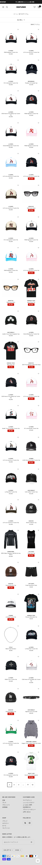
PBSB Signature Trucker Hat (11, 52)
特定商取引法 (27, 807)
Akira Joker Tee (11, 364)
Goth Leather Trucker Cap (31, 491)
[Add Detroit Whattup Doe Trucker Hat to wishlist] (18, 123)
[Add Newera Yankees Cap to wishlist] (38, 499)
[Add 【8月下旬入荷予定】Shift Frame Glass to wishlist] (38, 341)
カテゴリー (5, 823)
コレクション (6, 828)
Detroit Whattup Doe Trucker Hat (11, 145)
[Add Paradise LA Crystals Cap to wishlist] (38, 60)
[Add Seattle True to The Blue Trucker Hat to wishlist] (18, 405)
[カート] (39, 7)
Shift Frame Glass (31, 208)
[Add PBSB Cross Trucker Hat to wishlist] (18, 656)
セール (4, 825)
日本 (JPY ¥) (7, 850)
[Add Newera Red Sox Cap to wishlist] (18, 562)
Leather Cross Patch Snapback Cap (10, 334)
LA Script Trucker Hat (11, 617)
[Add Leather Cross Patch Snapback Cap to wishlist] (18, 311)
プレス (4, 802)
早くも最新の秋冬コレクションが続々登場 (18, 1)
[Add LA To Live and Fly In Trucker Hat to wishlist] (38, 29)
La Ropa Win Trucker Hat (11, 491)
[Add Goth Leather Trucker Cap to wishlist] (38, 469)
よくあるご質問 (27, 805)
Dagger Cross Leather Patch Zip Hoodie (31, 743)
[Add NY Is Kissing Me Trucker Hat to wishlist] (18, 60)
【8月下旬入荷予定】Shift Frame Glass (31, 364)
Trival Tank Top (31, 553)
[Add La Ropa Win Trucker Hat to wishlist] (18, 469)
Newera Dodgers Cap (11, 711)
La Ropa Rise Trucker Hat (31, 648)
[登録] (31, 842)
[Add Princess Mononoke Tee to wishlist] (38, 594)
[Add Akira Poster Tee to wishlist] (38, 279)
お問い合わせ (27, 812)
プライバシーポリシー (29, 809)
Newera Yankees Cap (31, 522)
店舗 (3, 800)
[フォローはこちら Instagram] (29, 823)
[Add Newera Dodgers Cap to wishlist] (18, 688)
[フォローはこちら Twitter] (25, 823)
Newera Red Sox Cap (11, 585)
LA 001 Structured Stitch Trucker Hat (31, 460)
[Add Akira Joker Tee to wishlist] (18, 341)
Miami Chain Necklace (11, 648)
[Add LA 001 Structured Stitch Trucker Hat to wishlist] (38, 437)
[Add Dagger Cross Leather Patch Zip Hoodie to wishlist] (38, 720)
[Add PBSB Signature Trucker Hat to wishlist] (18, 29)
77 (28, 784)
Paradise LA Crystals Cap (31, 83)
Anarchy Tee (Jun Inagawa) (31, 775)
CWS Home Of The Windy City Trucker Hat (10, 114)
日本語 (17, 850)
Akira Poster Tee (31, 302)
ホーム (16, 14)
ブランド (4, 821)
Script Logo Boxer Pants (31, 585)
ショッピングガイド (28, 802)
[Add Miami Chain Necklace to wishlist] (18, 626)
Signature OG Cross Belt (31, 711)
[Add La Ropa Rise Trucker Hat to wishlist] (38, 626)
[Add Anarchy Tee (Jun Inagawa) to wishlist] (38, 752)
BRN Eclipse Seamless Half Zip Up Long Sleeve (10, 554)
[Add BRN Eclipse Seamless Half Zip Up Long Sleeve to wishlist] (18, 530)
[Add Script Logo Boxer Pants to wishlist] (38, 562)
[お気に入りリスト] (35, 7)
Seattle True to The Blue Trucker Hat (11, 428)
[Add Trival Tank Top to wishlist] (38, 530)
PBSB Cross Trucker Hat (11, 679)
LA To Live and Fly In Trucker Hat (31, 52)
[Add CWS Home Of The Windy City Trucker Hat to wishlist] (18, 90)
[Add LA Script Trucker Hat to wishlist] (18, 594)
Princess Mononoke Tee (31, 617)
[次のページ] (32, 784)
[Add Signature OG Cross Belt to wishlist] (38, 688)
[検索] (7, 7)
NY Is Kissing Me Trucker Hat (11, 83)
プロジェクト (6, 805)
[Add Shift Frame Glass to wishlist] (38, 185)
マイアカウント (27, 800)
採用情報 (4, 807)
